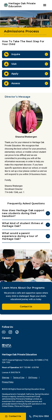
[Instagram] (10, 332)
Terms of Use (18, 377)
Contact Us (26, 306)
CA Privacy (32, 377)
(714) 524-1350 (41, 416)
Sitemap (5, 377)
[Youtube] (3, 332)
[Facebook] (17, 332)
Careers (6, 338)
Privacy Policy (7, 382)
